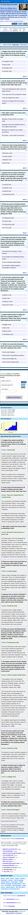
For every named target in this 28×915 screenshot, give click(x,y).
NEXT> (25, 76)
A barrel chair (6, 64)
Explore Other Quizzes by (14, 895)
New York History (20, 887)
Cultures (10, 880)
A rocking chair (6, 184)
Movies (3, 878)
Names (21, 882)
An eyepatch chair (7, 61)
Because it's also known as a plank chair (12, 120)
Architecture (8, 885)
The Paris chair (6, 221)
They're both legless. (8, 352)
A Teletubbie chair (7, 334)
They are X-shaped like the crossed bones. (13, 102)
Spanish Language (6, 883)
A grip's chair (6, 298)
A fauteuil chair (6, 191)
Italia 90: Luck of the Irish (10, 849)
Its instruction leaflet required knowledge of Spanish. (11, 266)
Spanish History (10, 887)
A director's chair (7, 301)
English (17, 878)
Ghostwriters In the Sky (10, 867)
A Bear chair (6, 328)
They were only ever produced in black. (14, 94)
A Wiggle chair (6, 324)
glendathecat (5, 30)
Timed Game (23, 44)
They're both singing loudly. (10, 362)
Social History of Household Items (10, 889)
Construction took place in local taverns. (11, 252)
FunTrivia (9, 906)
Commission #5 (19, 838)
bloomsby (3, 826)
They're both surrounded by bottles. (13, 355)
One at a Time (7, 44)
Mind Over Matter (8, 859)
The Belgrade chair (8, 218)
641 (24, 30)
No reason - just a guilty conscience (13, 135)
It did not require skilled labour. (11, 262)
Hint (26, 57)
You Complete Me (8, 855)
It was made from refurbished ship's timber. (13, 258)
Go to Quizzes (11, 899)
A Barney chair (6, 331)
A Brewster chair (7, 153)
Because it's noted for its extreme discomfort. (12, 131)
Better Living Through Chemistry (12, 853)
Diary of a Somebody (9, 857)
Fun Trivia (6, 1)
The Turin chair (6, 228)
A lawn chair (6, 163)
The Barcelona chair (8, 224)
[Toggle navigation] (25, 1)
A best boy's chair (7, 305)
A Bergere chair (7, 159)
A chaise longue (7, 156)
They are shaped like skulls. (10, 97)
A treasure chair (7, 71)
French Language (18, 880)
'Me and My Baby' (8, 851)
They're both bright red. (9, 358)
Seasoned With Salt (8, 865)
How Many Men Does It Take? (11, 863)
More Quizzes (12, 902)
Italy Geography (16, 885)
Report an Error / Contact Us (14, 913)
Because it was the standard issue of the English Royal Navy (13, 125)
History (12, 878)
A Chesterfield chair (8, 194)
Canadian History (17, 883)
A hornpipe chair (7, 68)
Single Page (15, 44)
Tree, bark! (7, 871)
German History (5, 882)
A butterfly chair (7, 188)
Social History (14, 882)
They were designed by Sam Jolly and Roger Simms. (14, 90)
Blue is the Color (7, 861)
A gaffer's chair (6, 295)
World (7, 878)
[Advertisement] (14, 37)
